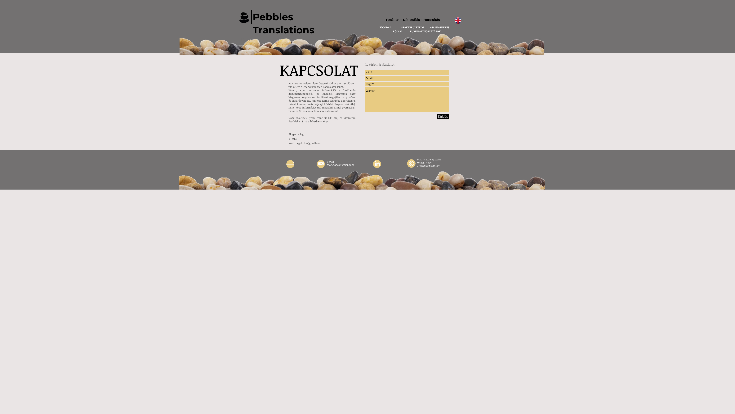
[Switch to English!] (458, 20)
